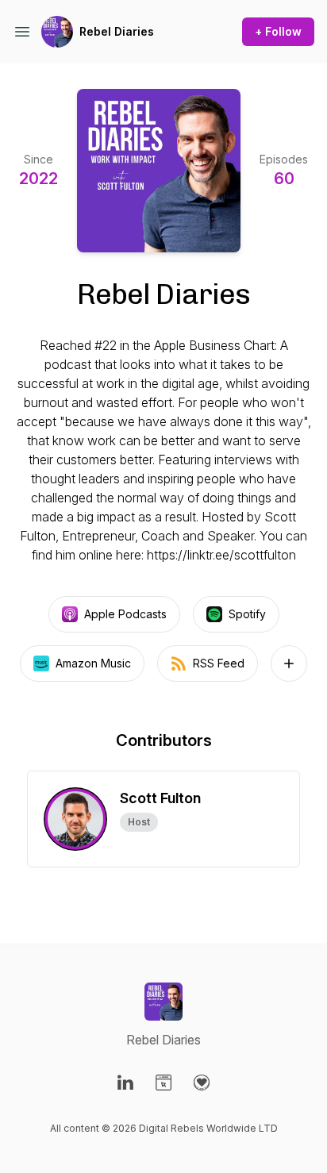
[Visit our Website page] (163, 1082)
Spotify (247, 614)
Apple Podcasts (125, 614)
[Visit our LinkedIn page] (125, 1082)
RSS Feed (218, 663)
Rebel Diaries (116, 31)
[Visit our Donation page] (202, 1082)
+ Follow (278, 31)
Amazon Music (93, 663)
